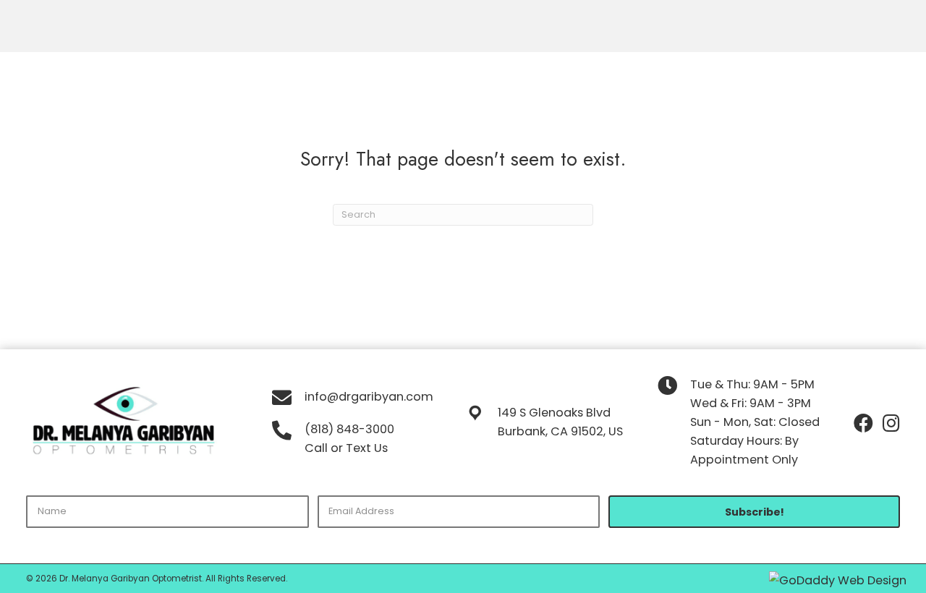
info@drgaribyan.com (369, 396)
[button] (754, 511)
